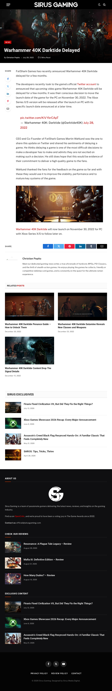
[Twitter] (8, 86)
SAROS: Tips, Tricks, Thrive (39, 451)
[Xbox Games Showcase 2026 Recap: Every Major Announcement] (13, 423)
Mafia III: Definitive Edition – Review (44, 559)
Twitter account (86, 84)
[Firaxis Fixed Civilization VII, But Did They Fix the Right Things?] (13, 407)
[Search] (104, 4)
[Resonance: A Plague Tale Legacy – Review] (13, 547)
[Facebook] (8, 79)
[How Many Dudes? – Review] (13, 578)
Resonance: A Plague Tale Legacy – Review (48, 543)
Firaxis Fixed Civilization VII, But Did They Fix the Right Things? (58, 404)
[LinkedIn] (8, 94)
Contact (76, 673)
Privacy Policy (39, 673)
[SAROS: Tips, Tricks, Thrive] (13, 454)
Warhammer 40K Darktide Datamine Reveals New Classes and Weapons (81, 326)
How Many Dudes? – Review (39, 575)
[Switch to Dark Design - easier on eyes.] (99, 4)
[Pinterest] (8, 101)
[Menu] (8, 4)
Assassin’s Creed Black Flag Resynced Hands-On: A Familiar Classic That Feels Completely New (64, 437)
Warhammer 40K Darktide (31, 229)
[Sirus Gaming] (56, 5)
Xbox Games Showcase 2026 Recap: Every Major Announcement (60, 419)
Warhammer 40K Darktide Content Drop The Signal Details (28, 370)
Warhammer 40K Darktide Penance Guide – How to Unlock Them (28, 326)
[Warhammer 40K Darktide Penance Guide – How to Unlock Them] (29, 306)
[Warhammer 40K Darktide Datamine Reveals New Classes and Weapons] (82, 306)
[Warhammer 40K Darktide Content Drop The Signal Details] (29, 350)
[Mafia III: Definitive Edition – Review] (13, 563)
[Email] (8, 108)
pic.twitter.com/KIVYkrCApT (39, 118)
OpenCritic (20, 516)
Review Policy (59, 673)
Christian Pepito (13, 58)
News (7, 42)
